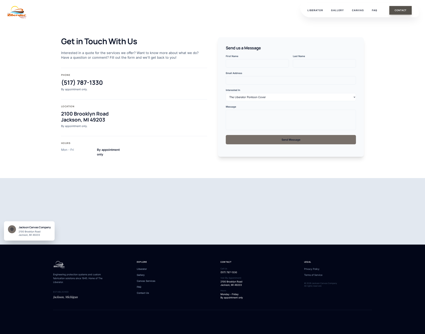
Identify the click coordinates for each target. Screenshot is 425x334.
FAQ (139, 286)
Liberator (142, 268)
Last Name (299, 56)
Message (231, 106)
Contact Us (143, 292)
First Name (232, 56)
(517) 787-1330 (82, 82)
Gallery (141, 274)
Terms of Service (313, 274)
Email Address (234, 73)
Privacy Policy (311, 268)
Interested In (233, 90)
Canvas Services (146, 280)
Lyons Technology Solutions (216, 320)
